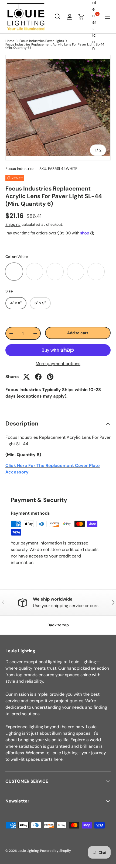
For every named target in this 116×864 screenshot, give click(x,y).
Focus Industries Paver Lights (41, 41)
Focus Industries (19, 168)
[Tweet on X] (26, 377)
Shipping (13, 224)
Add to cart (77, 332)
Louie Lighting (28, 851)
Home (9, 41)
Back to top (58, 625)
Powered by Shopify (55, 851)
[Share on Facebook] (38, 377)
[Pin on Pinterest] (50, 377)
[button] (81, 17)
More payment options (58, 363)
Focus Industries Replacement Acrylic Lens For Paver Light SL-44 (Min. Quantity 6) (54, 46)
